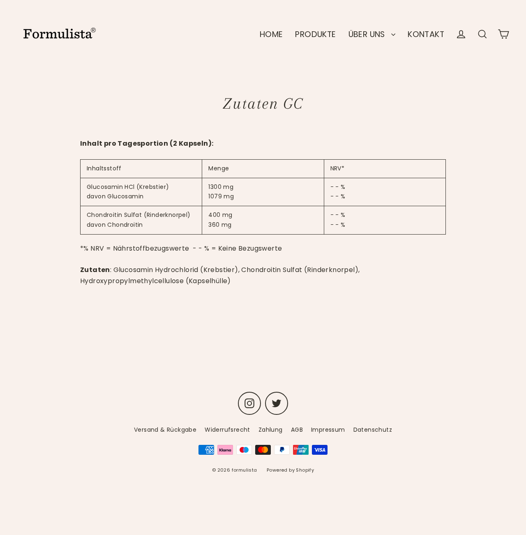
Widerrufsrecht (227, 430)
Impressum (328, 430)
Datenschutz (372, 430)
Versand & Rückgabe (165, 430)
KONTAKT (426, 34)
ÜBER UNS (368, 34)
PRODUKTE (315, 34)
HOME (271, 34)
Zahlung (270, 430)
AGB (297, 430)
